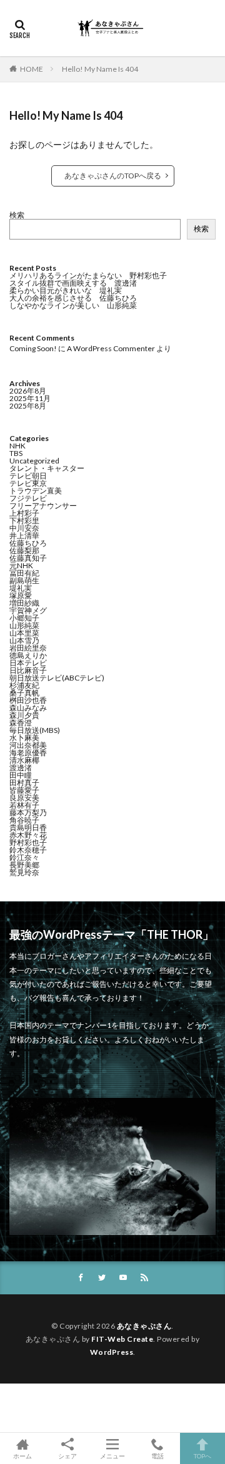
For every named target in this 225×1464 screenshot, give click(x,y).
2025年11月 (30, 398)
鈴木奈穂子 (28, 850)
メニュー (112, 1455)
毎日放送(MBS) (34, 730)
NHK (17, 445)
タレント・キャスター (46, 468)
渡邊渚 (20, 767)
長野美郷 (24, 865)
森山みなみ (28, 707)
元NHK (21, 565)
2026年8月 (27, 390)
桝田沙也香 (28, 700)
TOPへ (202, 1455)
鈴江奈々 (24, 857)
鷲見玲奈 (24, 872)
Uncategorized (34, 460)
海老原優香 (28, 752)
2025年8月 (27, 405)
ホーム (22, 1455)
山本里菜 (24, 632)
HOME (31, 69)
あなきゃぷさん (144, 1326)
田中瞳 (20, 775)
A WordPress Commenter (111, 348)
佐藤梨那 (24, 550)
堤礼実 (20, 588)
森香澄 (20, 722)
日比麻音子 (28, 670)
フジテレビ (28, 498)
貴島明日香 (28, 827)
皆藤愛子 (24, 790)
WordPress (112, 1352)
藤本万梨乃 (28, 812)
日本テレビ (28, 662)
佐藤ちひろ (28, 543)
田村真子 (24, 782)
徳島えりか (28, 655)
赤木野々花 (28, 835)
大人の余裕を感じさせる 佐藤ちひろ (73, 298)
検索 (16, 215)
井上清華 (24, 535)
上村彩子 (24, 513)
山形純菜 (24, 625)
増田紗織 (24, 603)
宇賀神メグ (28, 610)
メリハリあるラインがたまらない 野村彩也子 (88, 275)
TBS (15, 453)
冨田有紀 (24, 573)
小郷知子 (24, 618)
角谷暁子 (24, 820)
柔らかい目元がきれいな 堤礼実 (65, 290)
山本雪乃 (24, 640)
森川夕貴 (24, 715)
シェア (67, 1456)
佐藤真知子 (28, 558)
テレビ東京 (28, 483)
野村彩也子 (28, 842)
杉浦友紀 (24, 685)
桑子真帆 (24, 692)
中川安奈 (24, 528)
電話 (157, 1455)
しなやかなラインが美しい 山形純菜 (73, 305)
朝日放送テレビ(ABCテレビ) (56, 677)
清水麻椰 (24, 760)
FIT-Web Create (122, 1339)
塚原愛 (20, 595)
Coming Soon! (33, 348)
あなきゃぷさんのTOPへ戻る (112, 175)
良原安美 (24, 797)
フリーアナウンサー (43, 505)
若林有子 (24, 805)
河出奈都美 (28, 745)
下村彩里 (24, 520)
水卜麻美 (24, 737)
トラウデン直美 (35, 490)
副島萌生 (24, 580)
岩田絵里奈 (28, 647)
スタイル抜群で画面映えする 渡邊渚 (73, 283)
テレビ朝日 (28, 475)
